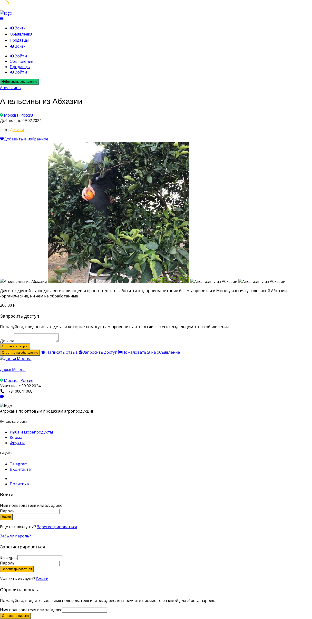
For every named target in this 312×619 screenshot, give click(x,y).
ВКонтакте (20, 469)
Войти (42, 579)
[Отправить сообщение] (2, 396)
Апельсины (10, 87)
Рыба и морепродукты (31, 432)
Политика (19, 484)
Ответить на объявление (20, 352)
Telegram (19, 464)
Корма (16, 437)
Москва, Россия (18, 115)
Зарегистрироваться (57, 526)
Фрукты (17, 442)
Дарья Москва (13, 369)
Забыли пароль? (15, 536)
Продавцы (19, 40)
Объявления (21, 34)
